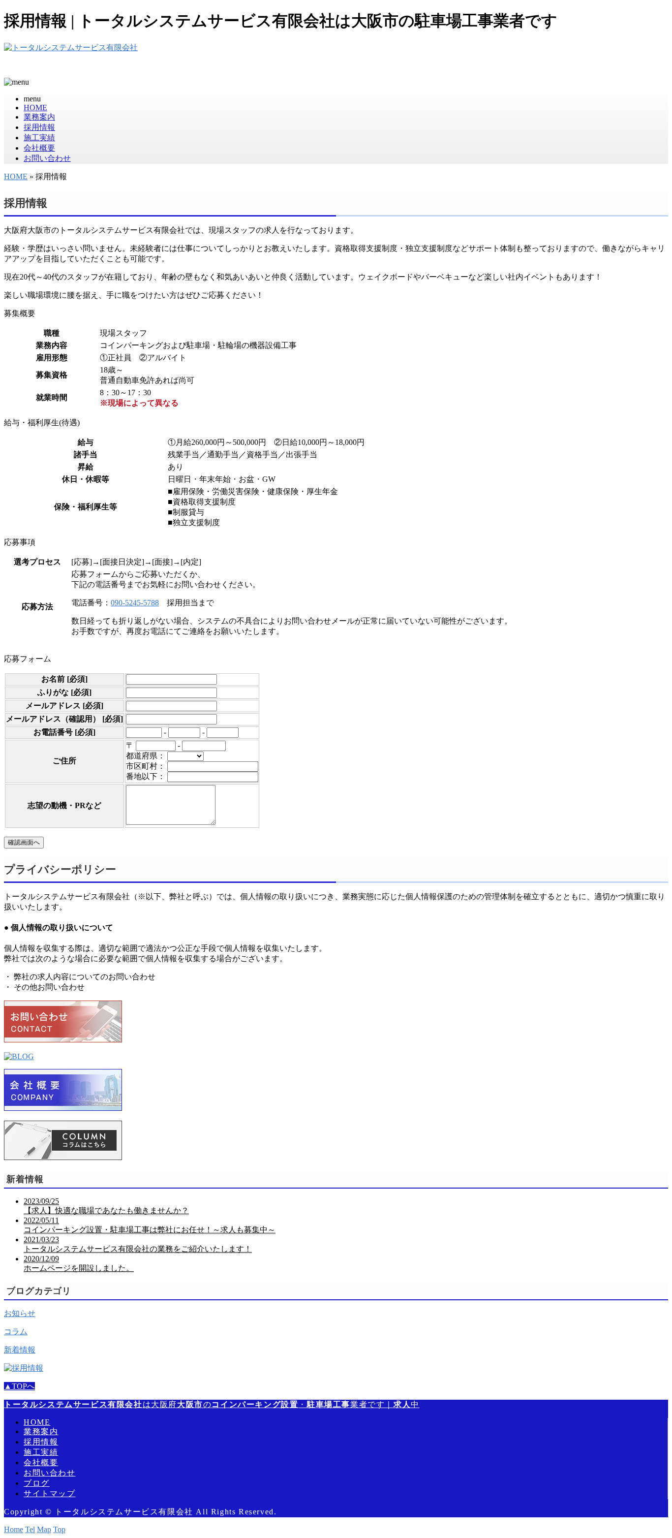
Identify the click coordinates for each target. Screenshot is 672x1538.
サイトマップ (50, 1493)
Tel (30, 1529)
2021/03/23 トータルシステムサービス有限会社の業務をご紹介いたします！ (138, 1244)
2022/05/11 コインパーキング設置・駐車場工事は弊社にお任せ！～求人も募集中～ (149, 1225)
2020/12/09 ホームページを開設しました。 (79, 1263)
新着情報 (19, 1350)
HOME (35, 107)
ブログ (37, 1483)
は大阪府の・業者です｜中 (212, 1404)
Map (44, 1529)
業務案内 (39, 117)
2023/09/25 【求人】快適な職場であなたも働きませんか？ (106, 1206)
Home (13, 1529)
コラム (16, 1331)
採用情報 (39, 127)
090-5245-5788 (135, 602)
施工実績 (39, 137)
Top (59, 1529)
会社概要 (39, 148)
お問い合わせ (47, 158)
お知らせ (19, 1313)
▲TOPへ (19, 1386)
